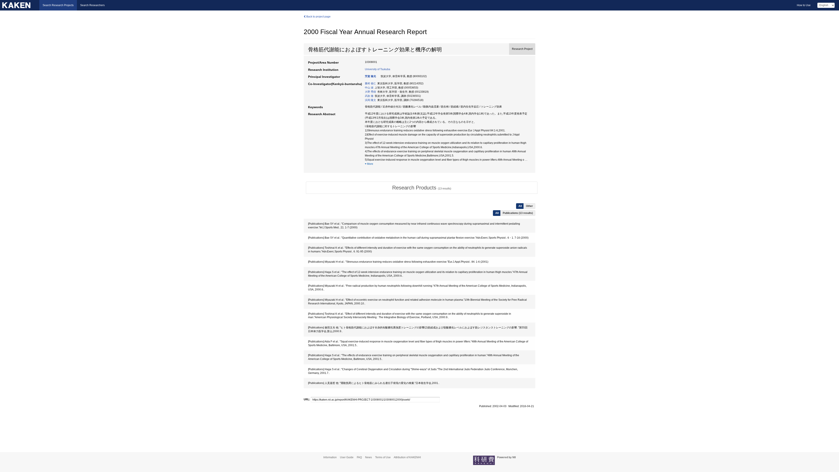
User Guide (347, 457)
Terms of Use (383, 457)
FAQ (359, 457)
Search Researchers (92, 5)
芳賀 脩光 (370, 76)
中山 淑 (369, 87)
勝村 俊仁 (370, 83)
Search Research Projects (58, 5)
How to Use (804, 5)
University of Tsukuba (377, 69)
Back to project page (318, 16)
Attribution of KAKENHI (407, 457)
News (368, 457)
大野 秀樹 (370, 91)
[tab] (421, 188)
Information (330, 457)
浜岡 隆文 (370, 100)
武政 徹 (369, 95)
